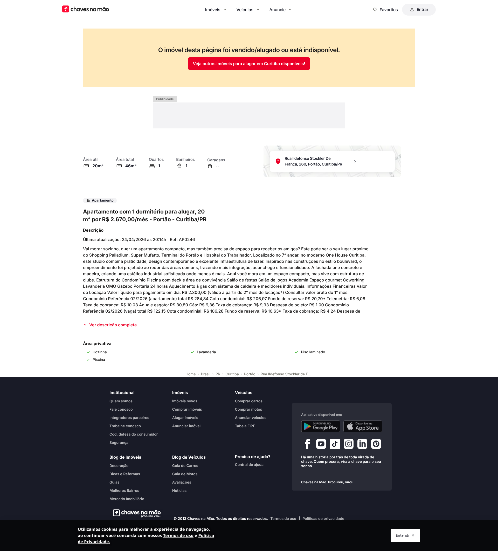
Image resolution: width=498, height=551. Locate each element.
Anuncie (277, 9)
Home (190, 374)
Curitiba (232, 374)
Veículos (244, 9)
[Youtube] (321, 445)
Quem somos (121, 401)
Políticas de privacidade (323, 518)
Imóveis (212, 9)
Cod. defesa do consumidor (133, 434)
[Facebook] (307, 445)
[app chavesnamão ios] (363, 426)
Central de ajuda (249, 464)
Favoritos (389, 9)
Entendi (402, 535)
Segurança (118, 442)
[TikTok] (335, 445)
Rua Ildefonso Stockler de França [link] (287, 374)
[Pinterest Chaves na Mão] (376, 445)
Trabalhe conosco (125, 426)
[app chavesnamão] (320, 426)
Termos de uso (283, 518)
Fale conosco (121, 409)
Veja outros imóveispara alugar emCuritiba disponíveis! (249, 63)
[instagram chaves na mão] (348, 445)
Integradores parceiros (129, 417)
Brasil (205, 374)
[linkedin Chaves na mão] (362, 445)
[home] (135, 513)
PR (218, 374)
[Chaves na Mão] (85, 9)
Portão (249, 374)
